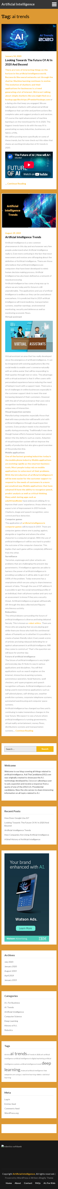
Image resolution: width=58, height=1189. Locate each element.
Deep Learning (11, 1021)
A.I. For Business (12, 1002)
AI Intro (7, 1054)
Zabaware (33, 780)
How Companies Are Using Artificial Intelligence (26, 835)
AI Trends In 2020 (33, 1054)
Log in (7, 1099)
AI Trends (9, 1007)
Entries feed (10, 1104)
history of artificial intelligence (32, 1070)
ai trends (18, 1053)
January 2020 (10, 966)
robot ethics (35, 623)
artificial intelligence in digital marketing (29, 1058)
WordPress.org (11, 1113)
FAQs (38, 1183)
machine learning (29, 1074)
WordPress (22, 1177)
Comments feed (11, 1108)
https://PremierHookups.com (35, 99)
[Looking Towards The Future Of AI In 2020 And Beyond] (29, 37)
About (18, 1183)
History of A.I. (10, 1025)
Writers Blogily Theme (42, 1177)
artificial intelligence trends (30, 1064)
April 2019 (9, 975)
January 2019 (10, 980)
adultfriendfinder (13, 500)
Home (9, 1183)
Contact (28, 1183)
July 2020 (8, 962)
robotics (39, 1074)
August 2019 (10, 971)
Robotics (8, 1030)
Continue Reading (16, 183)
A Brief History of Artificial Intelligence (22, 839)
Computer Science (13, 1016)
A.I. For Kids (49, 1183)
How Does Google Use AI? (16, 818)
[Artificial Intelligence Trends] (29, 210)
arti (42, 1054)
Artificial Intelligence (18, 4)
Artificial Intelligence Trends (23, 237)
